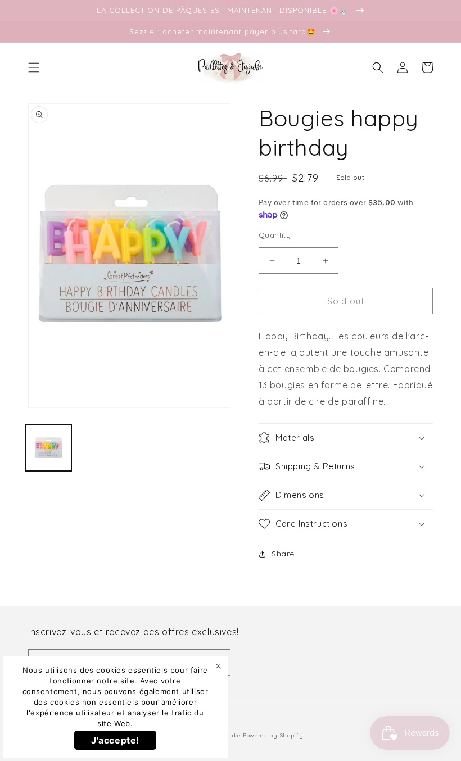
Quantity (275, 234)
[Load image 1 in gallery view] (48, 448)
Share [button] (283, 554)
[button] (33, 67)
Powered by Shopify (273, 735)
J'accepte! (115, 740)
